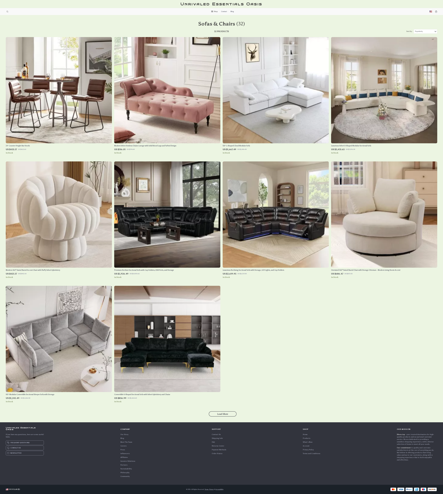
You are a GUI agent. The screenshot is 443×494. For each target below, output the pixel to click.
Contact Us (216, 434)
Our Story (124, 434)
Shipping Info (217, 438)
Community (125, 476)
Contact (224, 11)
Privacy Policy (308, 450)
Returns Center (218, 446)
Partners (124, 465)
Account (306, 446)
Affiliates (124, 457)
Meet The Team (126, 442)
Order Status (217, 454)
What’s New (307, 442)
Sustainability (126, 469)
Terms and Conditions (311, 454)
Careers (123, 446)
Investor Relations (127, 461)
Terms (206, 489)
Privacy (211, 489)
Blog (232, 11)
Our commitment (404, 448)
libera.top (401, 434)
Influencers (125, 454)
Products (306, 438)
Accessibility (219, 489)
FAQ (213, 442)
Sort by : (409, 31)
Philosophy (124, 473)
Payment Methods (219, 450)
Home (305, 434)
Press (122, 450)
